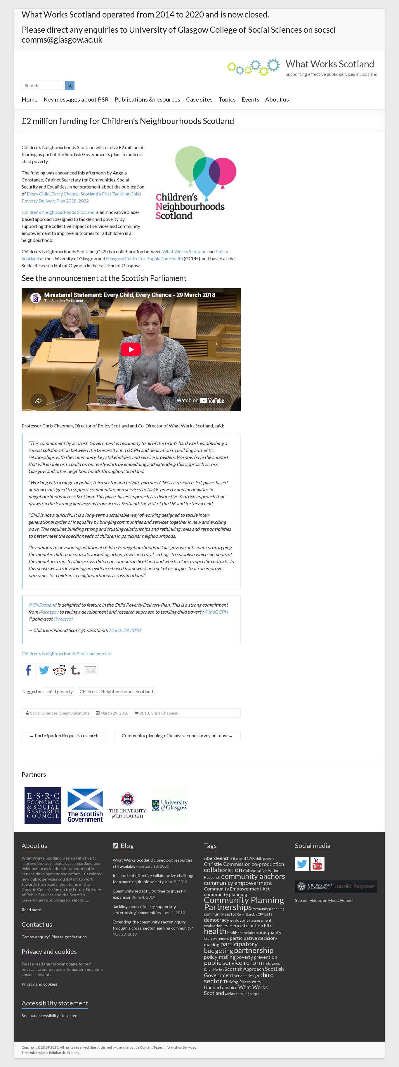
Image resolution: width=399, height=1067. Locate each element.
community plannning (268, 909)
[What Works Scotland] (253, 61)
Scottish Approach (244, 969)
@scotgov (48, 611)
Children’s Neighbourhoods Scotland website (67, 653)
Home (30, 99)
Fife (268, 925)
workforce (232, 994)
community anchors (253, 876)
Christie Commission (227, 864)
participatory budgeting (231, 947)
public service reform (234, 962)
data (268, 914)
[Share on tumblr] (75, 670)
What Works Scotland (330, 63)
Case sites (199, 99)
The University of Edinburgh (43, 1052)
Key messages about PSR (76, 99)
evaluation (213, 925)
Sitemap (73, 1052)
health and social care (243, 933)
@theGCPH (216, 611)
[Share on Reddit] (60, 670)
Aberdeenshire (219, 858)
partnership (253, 950)
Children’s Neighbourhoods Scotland (58, 212)
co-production (267, 864)
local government (216, 938)
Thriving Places (237, 981)
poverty (244, 957)
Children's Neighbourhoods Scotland (116, 691)
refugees (272, 963)
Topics (227, 99)
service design (246, 975)
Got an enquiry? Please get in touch (54, 936)
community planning (225, 894)
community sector (220, 914)
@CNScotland (42, 604)
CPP (260, 914)
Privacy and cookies (39, 984)
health (215, 931)
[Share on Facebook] (29, 670)
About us (277, 99)
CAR (251, 858)
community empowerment (238, 882)
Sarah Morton (214, 969)
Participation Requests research (63, 735)
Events (250, 99)
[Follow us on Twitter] (302, 864)
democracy (216, 919)
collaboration (223, 870)
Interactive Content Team (142, 1047)
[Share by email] (91, 670)
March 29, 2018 (124, 630)
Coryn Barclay (247, 914)
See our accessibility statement (50, 1015)
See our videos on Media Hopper (324, 900)
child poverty (59, 691)
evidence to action (243, 925)
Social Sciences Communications (59, 712)
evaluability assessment (251, 920)
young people (250, 994)
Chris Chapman (164, 712)
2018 (144, 712)
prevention (265, 957)
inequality (270, 932)
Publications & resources (147, 99)
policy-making (219, 957)
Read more (31, 909)
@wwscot (63, 618)
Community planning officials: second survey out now (177, 735)
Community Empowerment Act (237, 888)
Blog (126, 845)
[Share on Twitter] (44, 670)
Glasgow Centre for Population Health (144, 258)
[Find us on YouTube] (317, 864)
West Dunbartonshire (233, 984)
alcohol (241, 858)
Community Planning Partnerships (244, 903)
